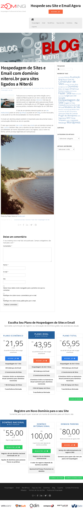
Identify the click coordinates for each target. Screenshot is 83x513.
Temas (73, 118)
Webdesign (62, 123)
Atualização (75, 77)
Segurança (62, 118)
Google (61, 97)
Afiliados (24, 490)
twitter (68, 120)
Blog (76, 23)
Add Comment (27, 88)
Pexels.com (21, 216)
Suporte (34, 27)
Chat (69, 79)
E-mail (5, 272)
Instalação (62, 105)
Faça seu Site (60, 23)
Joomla (68, 105)
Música (74, 109)
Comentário (7, 246)
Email (43, 23)
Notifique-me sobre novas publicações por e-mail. (19, 301)
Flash (73, 94)
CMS (72, 79)
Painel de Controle (72, 113)
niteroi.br (39, 100)
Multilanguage (67, 109)
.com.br (6, 127)
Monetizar (61, 109)
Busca (65, 79)
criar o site (19, 125)
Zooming (4, 88)
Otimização (61, 113)
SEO (68, 117)
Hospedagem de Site (6, 90)
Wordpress (73, 122)
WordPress (51, 23)
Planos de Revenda (76, 399)
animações (61, 77)
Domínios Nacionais (56, 478)
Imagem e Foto (69, 103)
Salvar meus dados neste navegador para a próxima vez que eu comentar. (24, 289)
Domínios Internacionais (74, 478)
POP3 (79, 116)
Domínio (28, 220)
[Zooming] (33, 19)
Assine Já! (55, 12)
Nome (6, 265)
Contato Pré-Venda (72, 488)
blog (38, 113)
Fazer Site (50, 88)
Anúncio (66, 77)
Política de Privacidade (54, 490)
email (32, 125)
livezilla (73, 105)
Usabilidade (74, 120)
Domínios (69, 23)
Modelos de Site (72, 107)
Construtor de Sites (38, 88)
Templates (62, 120)
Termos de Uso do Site (37, 490)
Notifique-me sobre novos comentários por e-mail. (20, 295)
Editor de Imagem (63, 89)
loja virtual (22, 113)
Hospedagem (36, 23)
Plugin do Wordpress (67, 115)
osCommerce (73, 111)
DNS (66, 87)
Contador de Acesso (69, 84)
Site (4, 279)
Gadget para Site (70, 96)
